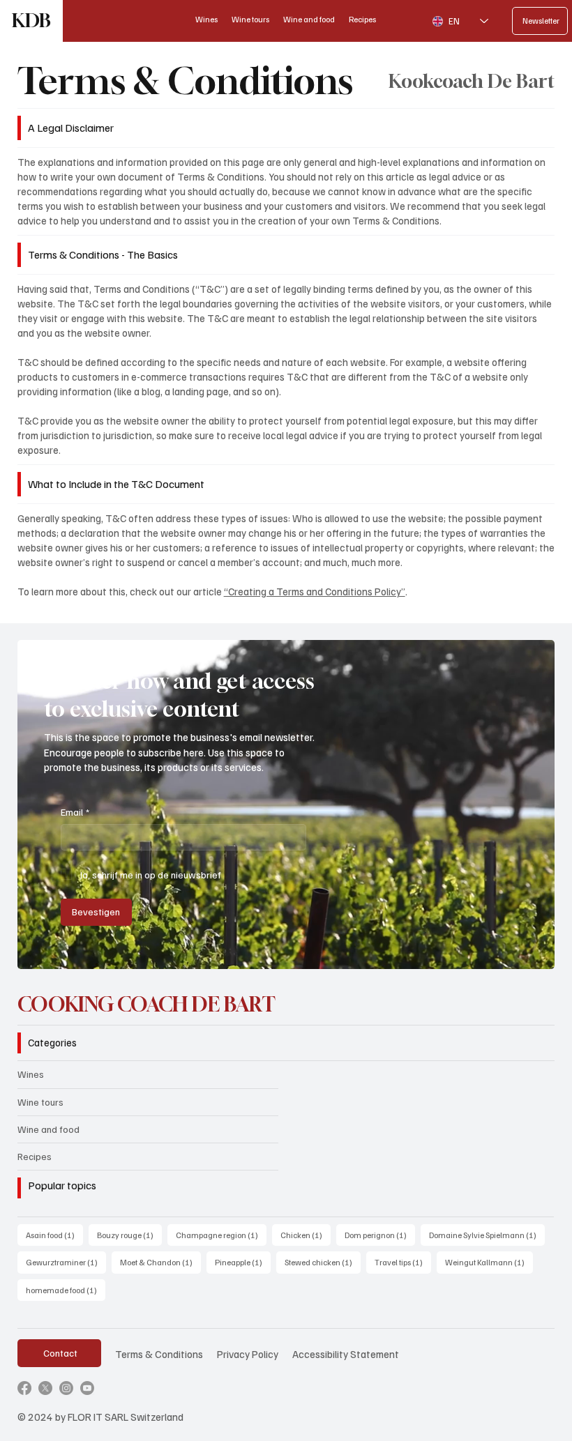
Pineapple (243, 1261)
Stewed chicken (323, 1261)
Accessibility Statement (345, 1353)
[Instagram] (66, 1388)
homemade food (65, 1289)
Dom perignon (380, 1234)
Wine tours (40, 1102)
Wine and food (48, 1129)
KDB (31, 20)
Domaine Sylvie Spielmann (487, 1234)
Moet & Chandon (160, 1261)
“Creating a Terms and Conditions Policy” (314, 591)
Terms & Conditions (159, 1353)
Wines (30, 1074)
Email (75, 812)
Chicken (305, 1234)
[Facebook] (24, 1388)
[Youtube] (87, 1388)
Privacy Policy (247, 1353)
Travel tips (403, 1261)
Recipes (34, 1156)
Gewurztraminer (66, 1261)
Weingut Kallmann (489, 1261)
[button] (530, 952)
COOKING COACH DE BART (146, 1004)
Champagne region (221, 1234)
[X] (45, 1388)
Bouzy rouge (129, 1234)
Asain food (54, 1234)
